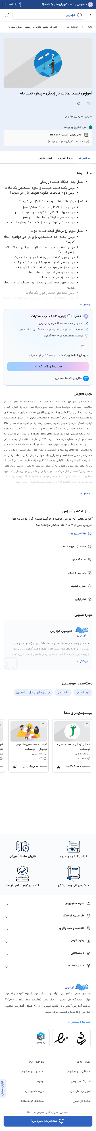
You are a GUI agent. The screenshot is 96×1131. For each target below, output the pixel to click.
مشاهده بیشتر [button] (81, 1022)
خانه (90, 27)
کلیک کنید (14, 4)
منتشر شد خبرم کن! (44, 1121)
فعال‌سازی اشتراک (50, 367)
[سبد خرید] (6, 15)
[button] (48, 15)
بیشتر (84, 345)
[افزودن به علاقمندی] (86, 724)
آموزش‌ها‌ (72, 27)
